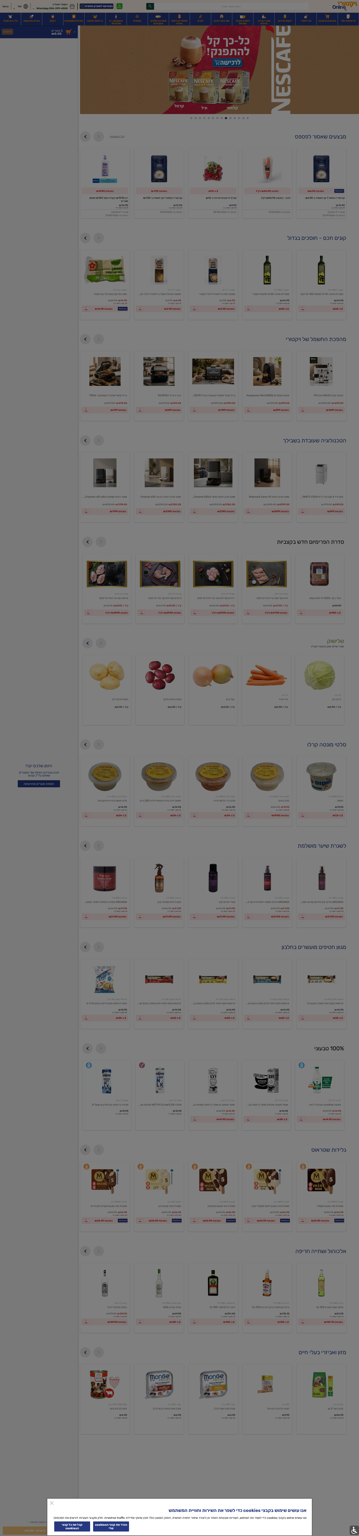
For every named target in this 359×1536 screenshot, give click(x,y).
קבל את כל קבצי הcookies (72, 1526)
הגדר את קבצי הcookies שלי (111, 1526)
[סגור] (52, 1503)
